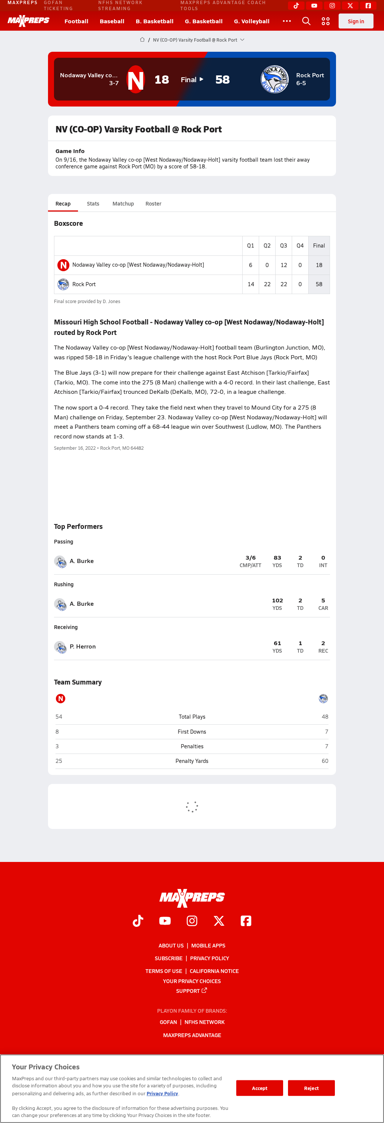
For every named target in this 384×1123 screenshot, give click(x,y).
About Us (171, 945)
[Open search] (306, 21)
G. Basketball (204, 21)
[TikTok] (296, 6)
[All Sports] (287, 21)
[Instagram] (332, 6)
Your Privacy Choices (192, 980)
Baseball (112, 21)
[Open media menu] (326, 21)
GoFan (168, 1021)
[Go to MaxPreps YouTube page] (165, 921)
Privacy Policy (209, 958)
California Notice (214, 970)
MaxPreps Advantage (192, 1034)
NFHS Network (204, 1021)
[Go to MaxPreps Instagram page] (192, 921)
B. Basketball (155, 21)
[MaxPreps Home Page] (142, 40)
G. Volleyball (252, 21)
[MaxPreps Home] (29, 21)
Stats (93, 203)
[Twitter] (350, 6)
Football (76, 21)
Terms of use (164, 970)
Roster (153, 203)
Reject (311, 1087)
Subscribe (169, 958)
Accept (260, 1087)
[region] (192, 1088)
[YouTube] (314, 6)
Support (188, 990)
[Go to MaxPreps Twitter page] (219, 921)
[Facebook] (368, 6)
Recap (63, 203)
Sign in (356, 21)
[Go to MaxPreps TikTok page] (138, 921)
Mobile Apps (208, 945)
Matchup (123, 203)
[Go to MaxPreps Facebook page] (246, 921)
